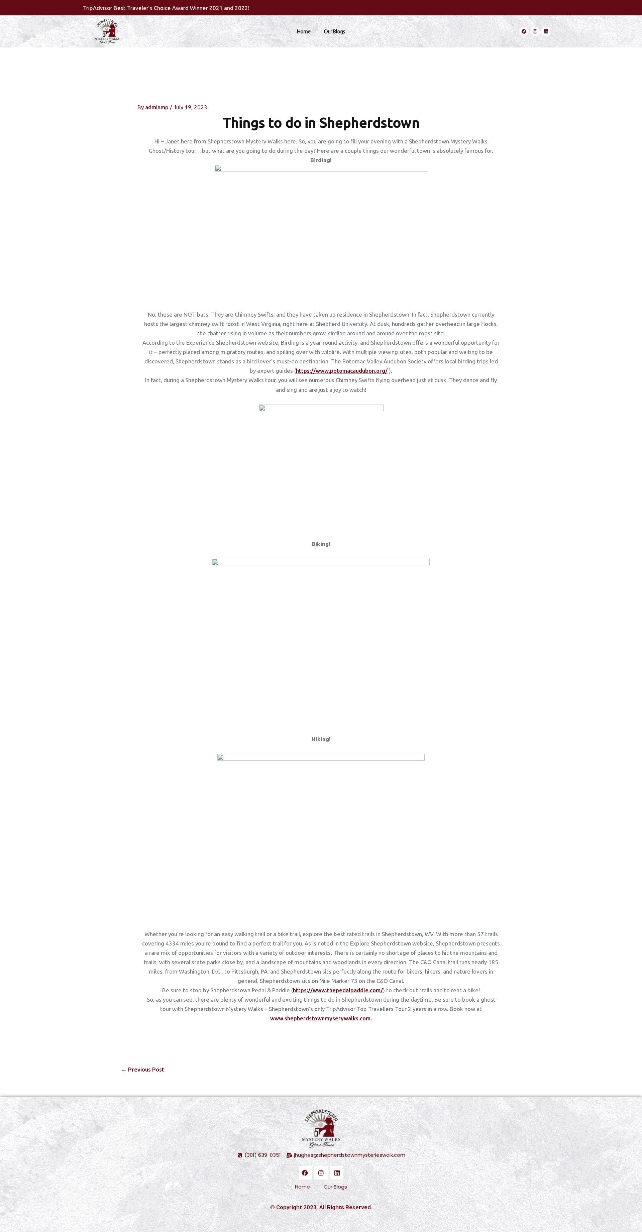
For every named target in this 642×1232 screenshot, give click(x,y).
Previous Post (142, 1069)
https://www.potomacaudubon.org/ (342, 370)
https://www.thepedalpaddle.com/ (338, 990)
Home (303, 31)
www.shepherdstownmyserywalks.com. (321, 1018)
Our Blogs (334, 31)
